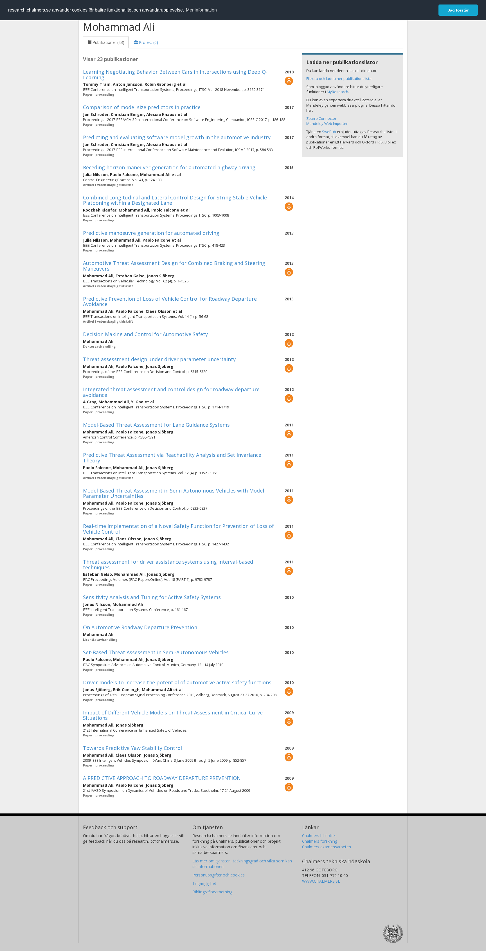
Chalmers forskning (319, 841)
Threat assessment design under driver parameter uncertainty (159, 359)
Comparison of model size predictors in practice (142, 107)
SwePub (329, 131)
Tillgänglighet (204, 883)
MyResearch (337, 91)
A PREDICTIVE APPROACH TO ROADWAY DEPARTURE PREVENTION (162, 778)
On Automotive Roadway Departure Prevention (140, 627)
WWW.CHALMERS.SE (321, 881)
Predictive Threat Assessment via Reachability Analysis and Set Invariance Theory (172, 457)
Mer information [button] (201, 10)
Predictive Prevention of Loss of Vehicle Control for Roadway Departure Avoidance (170, 301)
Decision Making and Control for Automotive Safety (145, 334)
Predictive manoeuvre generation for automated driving (151, 233)
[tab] (106, 42)
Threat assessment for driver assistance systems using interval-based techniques (168, 564)
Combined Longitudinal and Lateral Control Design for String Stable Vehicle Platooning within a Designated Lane (175, 200)
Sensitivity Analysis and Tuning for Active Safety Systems (152, 597)
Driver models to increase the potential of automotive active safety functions (177, 682)
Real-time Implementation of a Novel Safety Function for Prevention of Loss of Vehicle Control (178, 529)
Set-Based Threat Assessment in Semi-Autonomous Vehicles (156, 652)
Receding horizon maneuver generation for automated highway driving (169, 167)
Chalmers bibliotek (319, 835)
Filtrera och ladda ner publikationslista (339, 78)
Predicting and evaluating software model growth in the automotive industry (177, 137)
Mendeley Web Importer (327, 123)
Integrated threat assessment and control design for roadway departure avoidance (171, 392)
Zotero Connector (321, 118)
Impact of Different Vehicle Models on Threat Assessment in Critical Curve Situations (173, 715)
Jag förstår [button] (458, 10)
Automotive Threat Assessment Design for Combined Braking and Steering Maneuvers (174, 266)
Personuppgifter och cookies (218, 875)
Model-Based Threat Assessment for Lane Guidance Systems (156, 424)
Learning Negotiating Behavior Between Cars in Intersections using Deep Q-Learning (175, 74)
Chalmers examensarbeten (326, 846)
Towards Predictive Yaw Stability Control (132, 748)
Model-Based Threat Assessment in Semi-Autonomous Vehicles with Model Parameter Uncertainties (173, 493)
